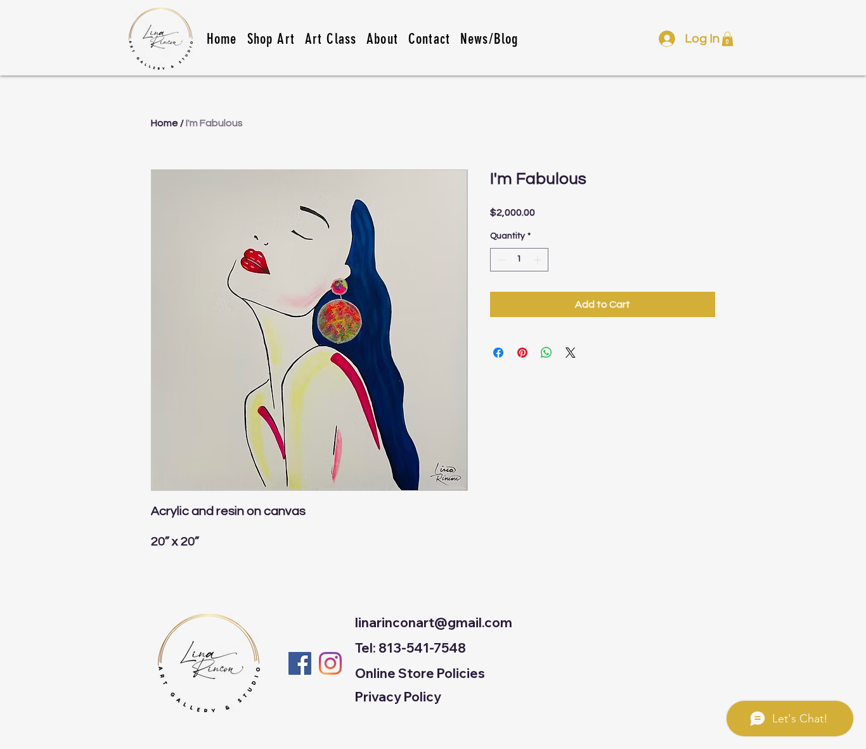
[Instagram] (330, 663)
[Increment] (538, 260)
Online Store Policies (420, 673)
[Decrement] (500, 260)
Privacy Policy (398, 697)
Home (164, 123)
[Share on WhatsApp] (546, 352)
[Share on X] (570, 352)
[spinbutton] (519, 260)
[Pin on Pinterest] (522, 352)
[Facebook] (299, 663)
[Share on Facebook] (498, 352)
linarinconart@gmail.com (433, 622)
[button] (330, 39)
